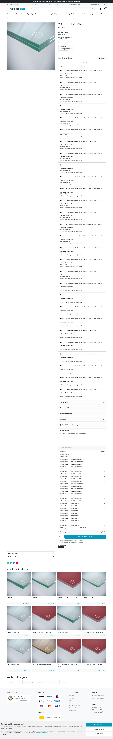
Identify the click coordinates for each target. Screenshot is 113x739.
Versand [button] (71, 698)
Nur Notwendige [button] (99, 729)
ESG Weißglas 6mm (14, 632)
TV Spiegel (85, 14)
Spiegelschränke (94, 14)
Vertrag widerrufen (74, 705)
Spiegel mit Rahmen (60, 14)
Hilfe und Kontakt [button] (13, 4)
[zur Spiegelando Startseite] (16, 9)
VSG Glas (11, 682)
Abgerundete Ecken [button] (66, 413)
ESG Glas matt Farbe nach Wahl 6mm (67, 665)
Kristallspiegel (39, 14)
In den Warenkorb (85, 537)
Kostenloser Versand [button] (34, 4)
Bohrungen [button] (63, 419)
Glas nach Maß (52, 682)
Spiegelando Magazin (98, 698)
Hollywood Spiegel (20, 14)
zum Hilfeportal (97, 713)
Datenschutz (72, 708)
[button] (66, 48)
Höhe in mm (87, 63)
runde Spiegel (49, 14)
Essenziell (5, 734)
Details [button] (91, 737)
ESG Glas (63, 682)
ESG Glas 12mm (63, 632)
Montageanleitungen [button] (98, 695)
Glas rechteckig (28, 682)
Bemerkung (65, 430)
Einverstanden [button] (98, 725)
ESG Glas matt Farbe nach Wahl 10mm (67, 599)
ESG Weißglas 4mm (14, 665)
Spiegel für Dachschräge (74, 14)
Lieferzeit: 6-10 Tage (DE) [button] (66, 39)
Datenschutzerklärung (42, 732)
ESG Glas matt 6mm (89, 598)
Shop (11, 18)
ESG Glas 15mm (12, 598)
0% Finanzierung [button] (75, 4)
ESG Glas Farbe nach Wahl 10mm (93, 632)
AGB (70, 700)
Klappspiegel (30, 14)
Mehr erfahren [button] (23, 700)
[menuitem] (10, 13)
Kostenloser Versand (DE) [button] (66, 37)
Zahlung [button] (71, 695)
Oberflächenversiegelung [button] (70, 425)
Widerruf (71, 703)
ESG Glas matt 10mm (39, 598)
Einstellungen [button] (98, 734)
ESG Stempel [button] (64, 402)
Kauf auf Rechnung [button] (55, 4)
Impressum (72, 710)
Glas (101, 14)
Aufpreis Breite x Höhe (66, 74)
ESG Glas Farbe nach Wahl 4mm (42, 632)
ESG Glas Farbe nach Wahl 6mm (92, 665)
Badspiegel (10, 14)
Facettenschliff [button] (64, 408)
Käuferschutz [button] (98, 4)
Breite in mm (64, 63)
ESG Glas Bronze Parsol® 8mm (42, 665)
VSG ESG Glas (40, 682)
